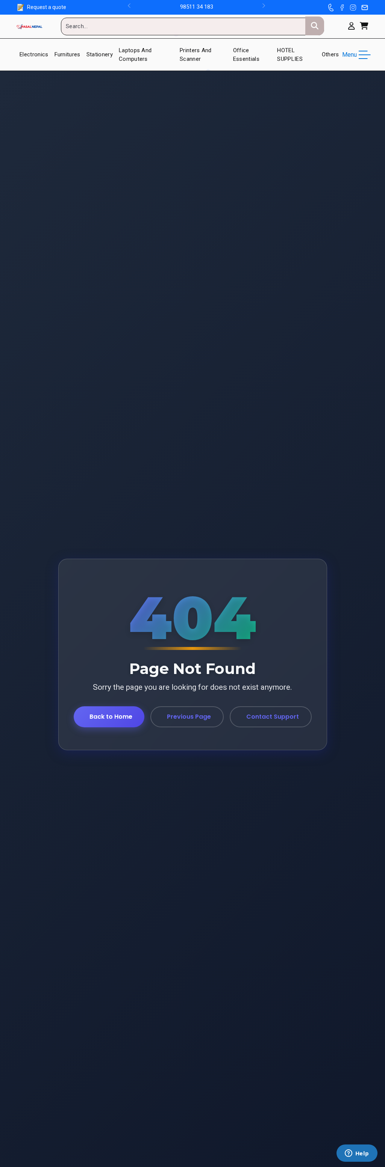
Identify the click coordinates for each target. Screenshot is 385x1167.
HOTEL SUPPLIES (290, 54)
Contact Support (272, 716)
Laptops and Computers (135, 54)
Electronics (34, 54)
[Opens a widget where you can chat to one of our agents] (356, 1153)
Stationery (99, 54)
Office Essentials (246, 54)
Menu (349, 54)
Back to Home (110, 716)
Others (330, 54)
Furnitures (67, 54)
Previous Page (189, 716)
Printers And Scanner (196, 54)
